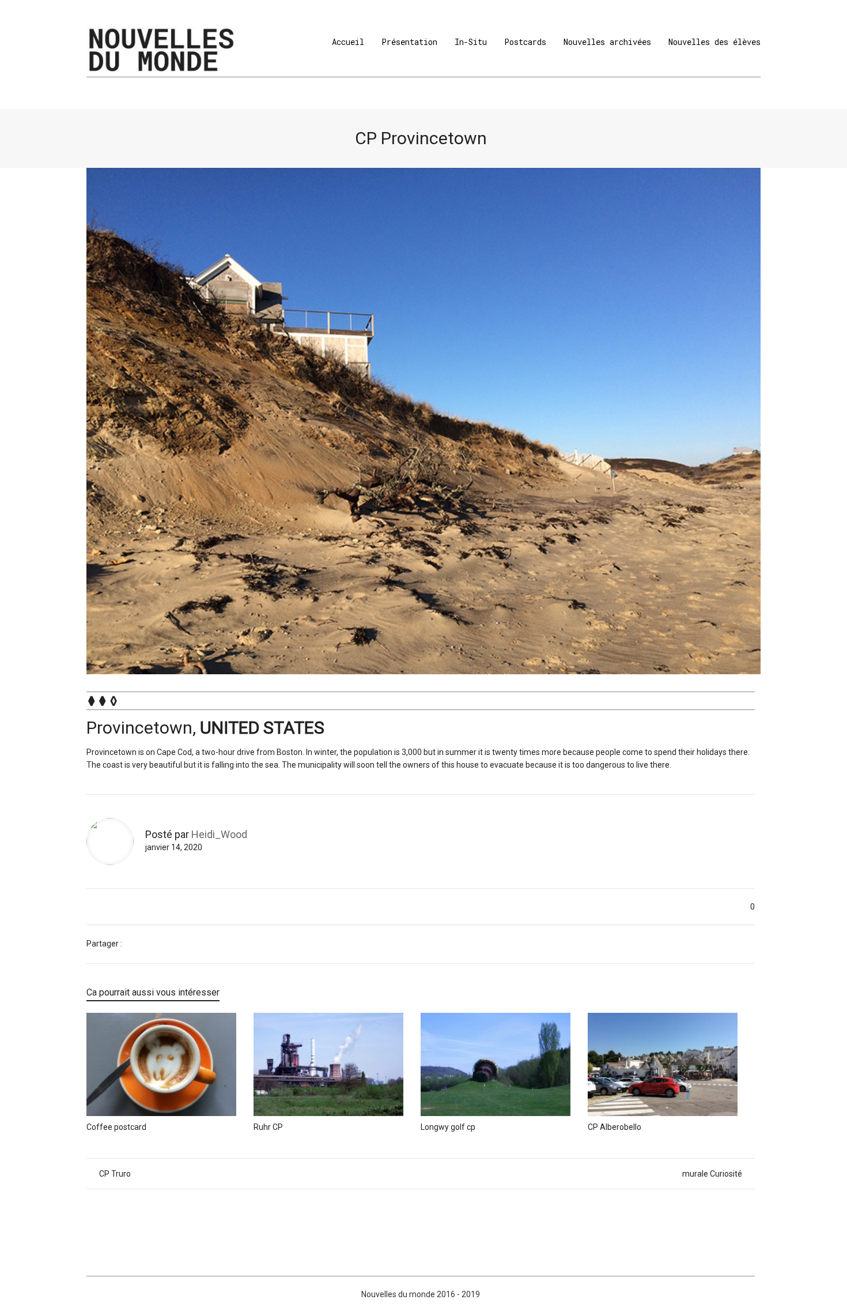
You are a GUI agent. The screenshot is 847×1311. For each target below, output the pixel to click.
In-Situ (471, 41)
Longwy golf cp (448, 1127)
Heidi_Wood (219, 834)
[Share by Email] (166, 944)
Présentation (409, 41)
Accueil (348, 41)
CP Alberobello (614, 1127)
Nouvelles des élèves (714, 41)
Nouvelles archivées (607, 41)
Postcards (525, 41)
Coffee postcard (116, 1127)
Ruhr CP (268, 1127)
